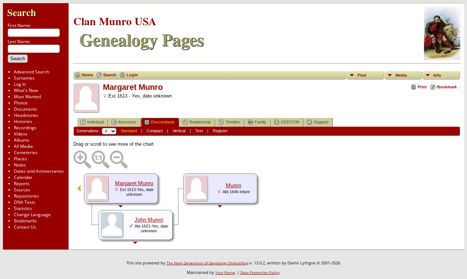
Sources (22, 190)
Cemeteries (26, 152)
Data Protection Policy (259, 272)
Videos (20, 134)
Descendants (163, 122)
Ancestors (127, 122)
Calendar (23, 177)
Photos (21, 103)
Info (437, 75)
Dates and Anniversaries (39, 171)
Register (220, 131)
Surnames (24, 78)
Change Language (32, 214)
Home (87, 75)
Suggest (321, 122)
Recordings (25, 128)
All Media (23, 146)
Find (362, 75)
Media (401, 75)
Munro (233, 185)
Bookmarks (25, 221)
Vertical (179, 131)
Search (21, 12)
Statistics (23, 208)
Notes (20, 165)
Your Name (225, 272)
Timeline (232, 122)
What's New (26, 90)
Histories (23, 121)
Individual (95, 122)
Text (199, 131)
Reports (22, 183)
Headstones (26, 115)
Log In (20, 84)
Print (422, 87)
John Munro (149, 220)
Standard (129, 131)
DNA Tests (24, 202)
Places (20, 159)
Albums (21, 140)
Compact (155, 131)
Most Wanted (27, 96)
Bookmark (447, 87)
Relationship (200, 122)
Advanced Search (31, 72)
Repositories (26, 196)
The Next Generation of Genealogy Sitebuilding (207, 262)
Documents (25, 109)
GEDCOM (290, 122)
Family (260, 122)
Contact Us (25, 227)
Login (132, 75)
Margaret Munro (134, 183)
